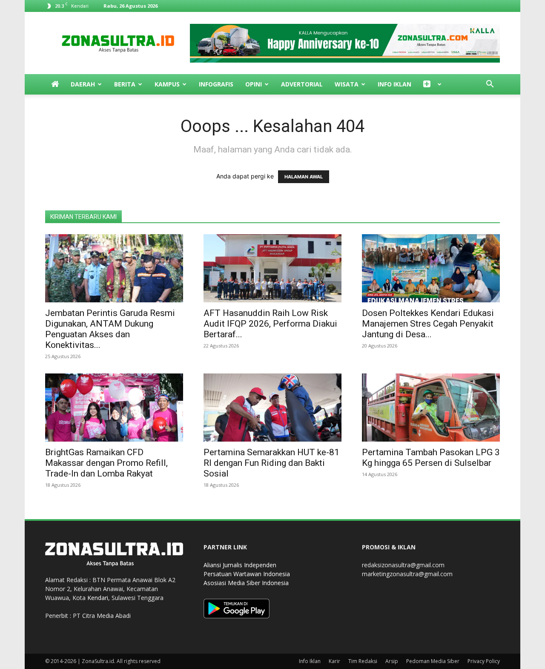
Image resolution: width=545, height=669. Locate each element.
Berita (124, 84)
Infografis (216, 84)
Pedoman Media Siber (432, 661)
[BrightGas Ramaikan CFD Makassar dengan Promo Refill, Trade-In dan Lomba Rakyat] (114, 407)
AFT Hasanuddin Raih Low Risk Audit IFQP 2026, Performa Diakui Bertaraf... (270, 323)
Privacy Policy (484, 661)
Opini (253, 84)
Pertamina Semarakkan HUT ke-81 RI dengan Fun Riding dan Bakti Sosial (271, 463)
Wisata (347, 84)
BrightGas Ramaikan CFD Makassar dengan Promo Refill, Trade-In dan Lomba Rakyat (106, 463)
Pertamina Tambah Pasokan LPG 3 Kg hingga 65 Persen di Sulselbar (431, 457)
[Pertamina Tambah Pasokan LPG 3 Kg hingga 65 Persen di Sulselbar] (431, 407)
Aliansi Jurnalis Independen (240, 565)
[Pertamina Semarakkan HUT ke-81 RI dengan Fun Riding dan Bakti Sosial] (272, 407)
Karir (334, 661)
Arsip (391, 661)
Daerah (83, 84)
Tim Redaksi (362, 661)
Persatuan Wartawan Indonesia (247, 574)
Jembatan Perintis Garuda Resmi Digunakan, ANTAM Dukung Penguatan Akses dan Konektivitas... (110, 329)
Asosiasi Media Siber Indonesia (246, 583)
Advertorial (302, 84)
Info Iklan (394, 84)
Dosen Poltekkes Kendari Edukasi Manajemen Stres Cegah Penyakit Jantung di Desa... (428, 323)
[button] (489, 85)
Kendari (97, 598)
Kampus (167, 84)
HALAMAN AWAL (303, 177)
